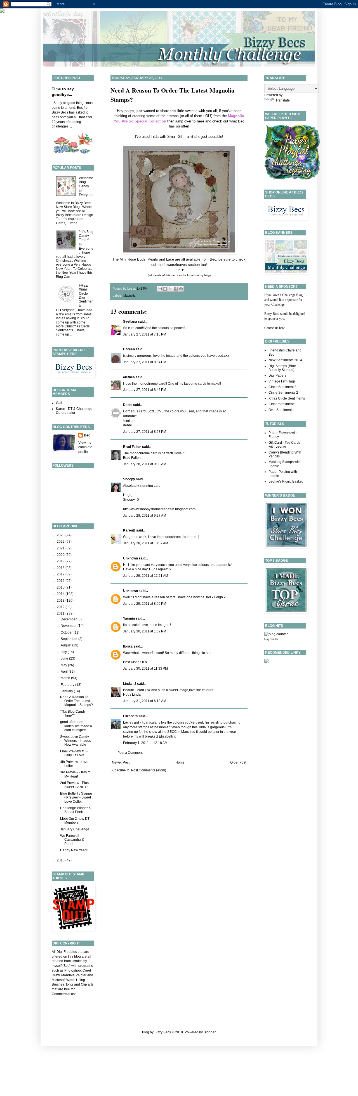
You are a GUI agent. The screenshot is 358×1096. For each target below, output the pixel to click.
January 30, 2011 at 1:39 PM (144, 631)
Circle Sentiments (281, 404)
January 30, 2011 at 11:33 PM (145, 668)
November (69, 626)
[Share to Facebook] (175, 289)
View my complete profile (85, 447)
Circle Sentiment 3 (282, 387)
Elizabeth (130, 716)
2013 (61, 601)
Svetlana (130, 321)
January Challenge (74, 829)
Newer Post (120, 762)
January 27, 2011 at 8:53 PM (144, 432)
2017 (61, 574)
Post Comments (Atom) (148, 770)
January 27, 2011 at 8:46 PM (144, 390)
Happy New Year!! (74, 850)
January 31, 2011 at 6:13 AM (144, 701)
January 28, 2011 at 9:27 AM (144, 516)
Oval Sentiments (280, 410)
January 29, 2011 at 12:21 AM (145, 576)
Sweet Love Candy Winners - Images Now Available (75, 741)
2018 (61, 568)
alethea (129, 377)
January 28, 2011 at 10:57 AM (145, 543)
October (67, 632)
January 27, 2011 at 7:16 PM (144, 334)
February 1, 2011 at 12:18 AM (145, 743)
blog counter (271, 639)
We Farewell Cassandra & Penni (72, 840)
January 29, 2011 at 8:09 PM (144, 604)
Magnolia (129, 295)
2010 (61, 860)
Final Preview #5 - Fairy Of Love (74, 753)
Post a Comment (130, 753)
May (64, 665)
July (64, 652)
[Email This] (159, 289)
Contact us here (274, 328)
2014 (61, 594)
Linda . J (129, 684)
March (66, 678)
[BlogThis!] (165, 289)
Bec (87, 435)
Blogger (209, 1032)
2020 (61, 555)
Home (180, 762)
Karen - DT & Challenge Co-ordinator (74, 411)
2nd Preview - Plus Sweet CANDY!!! (74, 785)
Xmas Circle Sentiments (286, 398)
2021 (61, 548)
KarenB (129, 530)
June (65, 658)
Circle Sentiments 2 (283, 393)
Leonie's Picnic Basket (285, 481)
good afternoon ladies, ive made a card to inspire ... (76, 726)
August (66, 645)
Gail (59, 403)
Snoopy (129, 479)
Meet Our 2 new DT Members (75, 821)
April (65, 672)
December (69, 619)
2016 (61, 581)
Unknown (130, 558)
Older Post (238, 762)
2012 (61, 607)
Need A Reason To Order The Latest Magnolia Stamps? (76, 701)
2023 (61, 535)
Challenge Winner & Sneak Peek (75, 810)
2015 (61, 587)
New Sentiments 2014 (285, 360)
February (68, 685)
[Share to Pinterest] (181, 289)
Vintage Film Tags (282, 381)
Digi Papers (277, 375)
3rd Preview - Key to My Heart (75, 774)
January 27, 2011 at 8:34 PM (144, 362)
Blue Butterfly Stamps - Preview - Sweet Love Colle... (76, 798)
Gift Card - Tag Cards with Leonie (284, 444)
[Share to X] (170, 289)
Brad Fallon (132, 447)
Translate (282, 100)
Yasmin (129, 618)
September (69, 639)
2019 (61, 561)
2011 (61, 613)
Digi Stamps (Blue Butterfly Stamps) (282, 368)
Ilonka (128, 646)
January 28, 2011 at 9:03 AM (144, 464)
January (67, 691)
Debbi (127, 405)
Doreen (129, 349)
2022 (61, 542)
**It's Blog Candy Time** (86, 236)
